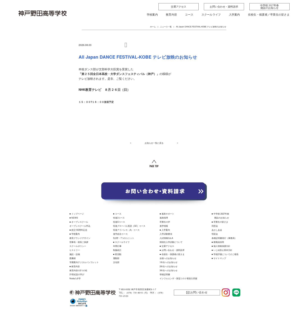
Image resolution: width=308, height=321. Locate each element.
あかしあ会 (217, 229)
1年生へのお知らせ (168, 262)
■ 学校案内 (74, 233)
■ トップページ (76, 213)
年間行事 (117, 246)
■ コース (117, 213)
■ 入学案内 (165, 229)
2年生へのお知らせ (168, 266)
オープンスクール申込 (79, 225)
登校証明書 (165, 274)
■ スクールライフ (121, 242)
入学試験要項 (166, 233)
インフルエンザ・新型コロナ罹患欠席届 (178, 278)
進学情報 (164, 225)
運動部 (116, 258)
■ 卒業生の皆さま (220, 221)
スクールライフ (211, 14)
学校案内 (152, 14)
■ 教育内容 (74, 266)
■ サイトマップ (219, 258)
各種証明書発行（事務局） (224, 238)
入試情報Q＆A (166, 238)
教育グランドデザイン (79, 238)
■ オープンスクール (78, 221)
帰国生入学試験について (171, 242)
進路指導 (164, 217)
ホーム (153, 26)
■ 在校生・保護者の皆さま (172, 254)
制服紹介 (117, 250)
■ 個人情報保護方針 (221, 246)
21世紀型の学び (76, 274)
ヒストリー (74, 250)
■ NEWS (73, 217)
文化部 (116, 262)
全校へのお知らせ (168, 258)
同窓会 (215, 225)
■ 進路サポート (167, 213)
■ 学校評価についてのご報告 (225, 254)
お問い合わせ (198, 292)
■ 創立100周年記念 (78, 229)
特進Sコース (119, 221)
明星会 (215, 233)
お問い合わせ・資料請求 (224, 6)
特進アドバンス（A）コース (126, 229)
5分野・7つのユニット (123, 238)
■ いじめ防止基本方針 (222, 250)
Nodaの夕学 (75, 278)
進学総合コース (120, 233)
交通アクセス (178, 6)
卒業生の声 (165, 221)
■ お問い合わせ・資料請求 (172, 250)
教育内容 (171, 14)
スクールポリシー (77, 246)
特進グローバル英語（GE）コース (129, 225)
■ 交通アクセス (167, 246)
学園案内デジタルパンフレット (84, 262)
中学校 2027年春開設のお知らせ (269, 6)
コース (189, 14)
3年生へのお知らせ (168, 270)
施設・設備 (74, 254)
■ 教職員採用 (218, 242)
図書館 (72, 258)
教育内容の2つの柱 (78, 270)
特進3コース (119, 217)
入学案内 (234, 14)
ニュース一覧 (166, 26)
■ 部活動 (117, 254)
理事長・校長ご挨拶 (78, 242)
